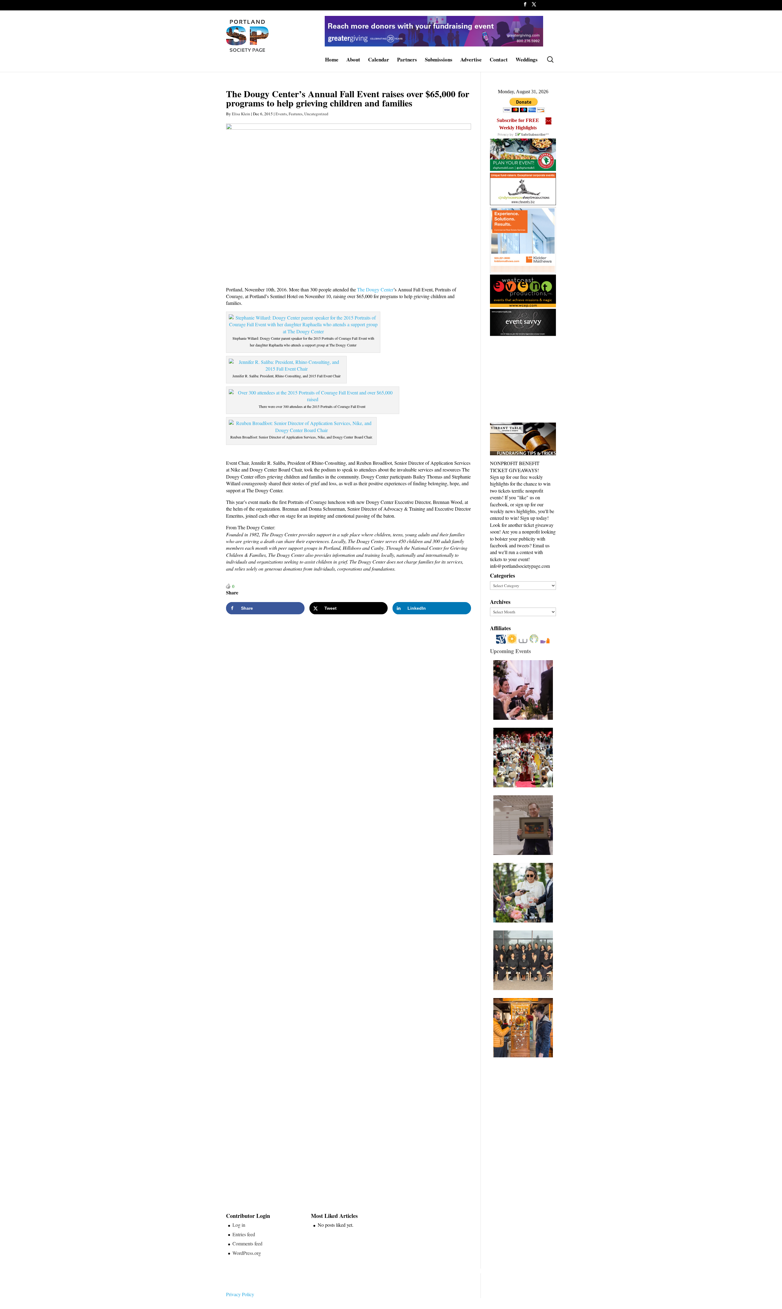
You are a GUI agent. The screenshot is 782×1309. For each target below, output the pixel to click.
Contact (499, 60)
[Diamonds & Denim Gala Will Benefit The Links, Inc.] (524, 960)
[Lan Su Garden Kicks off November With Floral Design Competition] (524, 1028)
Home (331, 60)
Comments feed (247, 1243)
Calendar (378, 60)
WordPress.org (246, 1253)
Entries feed (243, 1234)
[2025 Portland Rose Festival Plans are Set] (524, 757)
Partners (407, 60)
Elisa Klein (241, 113)
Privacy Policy (240, 1294)
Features (295, 113)
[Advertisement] (536, 380)
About (353, 60)
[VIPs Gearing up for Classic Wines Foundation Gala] (524, 892)
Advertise (471, 60)
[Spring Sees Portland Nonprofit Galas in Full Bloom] (524, 690)
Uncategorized (316, 113)
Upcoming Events (510, 651)
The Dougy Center (375, 289)
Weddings (527, 60)
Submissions (438, 60)
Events (281, 113)
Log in (238, 1225)
